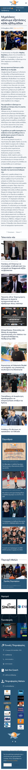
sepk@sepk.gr (5, 10)
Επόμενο (18, 232)
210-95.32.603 (8, 664)
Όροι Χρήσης (5, 750)
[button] (26, 3)
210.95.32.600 (7, 8)
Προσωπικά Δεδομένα (16, 750)
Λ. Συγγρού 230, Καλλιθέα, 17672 (13, 650)
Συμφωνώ (7, 765)
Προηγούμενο (11, 232)
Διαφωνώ (16, 765)
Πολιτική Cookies (12, 760)
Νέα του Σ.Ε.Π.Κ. (18, 28)
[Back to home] (14, 3)
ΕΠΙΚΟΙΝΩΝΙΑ (20, 8)
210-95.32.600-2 (9, 659)
